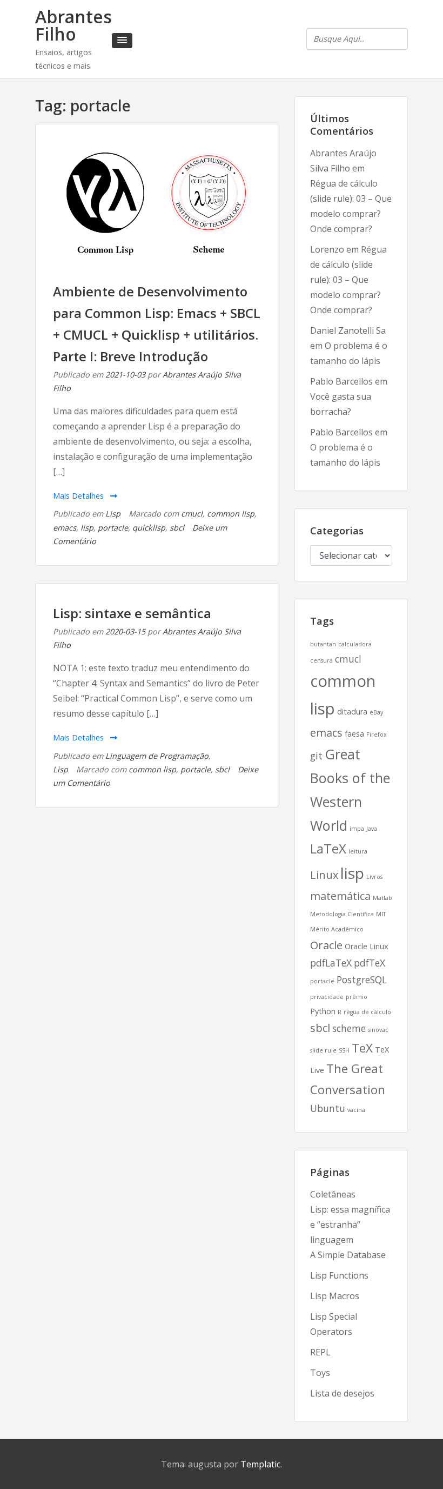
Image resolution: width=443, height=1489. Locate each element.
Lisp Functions (339, 1275)
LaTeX (328, 848)
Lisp (112, 513)
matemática (340, 896)
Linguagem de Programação (157, 756)
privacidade (327, 997)
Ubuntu (327, 1108)
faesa (354, 734)
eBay (376, 712)
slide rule (323, 1050)
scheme (349, 1028)
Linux (324, 875)
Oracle (326, 945)
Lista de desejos (342, 1393)
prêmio (356, 997)
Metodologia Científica (342, 914)
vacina (356, 1110)
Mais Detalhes (79, 496)
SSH (344, 1050)
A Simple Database (348, 1255)
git (316, 755)
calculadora (355, 644)
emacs (64, 527)
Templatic (260, 1464)
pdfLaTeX (331, 962)
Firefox (376, 734)
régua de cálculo (367, 1012)
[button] (122, 40)
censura (321, 660)
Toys (320, 1373)
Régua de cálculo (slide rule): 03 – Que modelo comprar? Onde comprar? (348, 279)
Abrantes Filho (73, 25)
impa (357, 828)
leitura (357, 851)
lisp (86, 527)
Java (371, 828)
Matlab (382, 898)
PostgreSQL (362, 979)
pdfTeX (369, 962)
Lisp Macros (334, 1296)
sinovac (378, 1030)
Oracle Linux (366, 946)
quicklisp (148, 527)
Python (322, 1011)
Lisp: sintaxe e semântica (132, 613)
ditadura (352, 711)
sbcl (177, 527)
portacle (113, 527)
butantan (323, 644)
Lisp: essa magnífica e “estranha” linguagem (350, 1224)
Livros (374, 877)
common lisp (230, 513)
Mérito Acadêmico (337, 929)
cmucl (192, 513)
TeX (362, 1048)
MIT (381, 914)
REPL (320, 1352)
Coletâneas (332, 1194)
